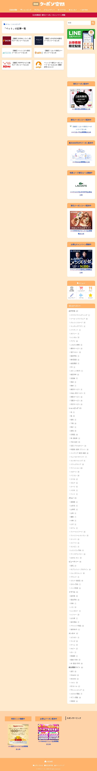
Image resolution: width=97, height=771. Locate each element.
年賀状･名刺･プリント (79, 449)
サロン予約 (75, 584)
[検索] (93, 23)
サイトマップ (60, 765)
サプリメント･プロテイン (80, 569)
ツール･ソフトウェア (79, 319)
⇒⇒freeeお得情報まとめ (81, 162)
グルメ (38, 10)
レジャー (75, 614)
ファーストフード (78, 532)
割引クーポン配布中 (81, 84)
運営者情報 (49, 765)
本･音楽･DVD (76, 663)
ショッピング (26, 10)
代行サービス (76, 404)
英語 (73, 382)
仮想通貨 (75, 363)
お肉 (73, 513)
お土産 (74, 618)
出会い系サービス (78, 393)
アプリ (74, 341)
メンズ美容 (76, 588)
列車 (73, 603)
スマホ (74, 479)
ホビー (74, 648)
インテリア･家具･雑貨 (79, 453)
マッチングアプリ (78, 326)
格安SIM (75, 374)
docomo (74, 679)
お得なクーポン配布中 (48, 719)
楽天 (73, 671)
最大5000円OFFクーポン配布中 (81, 143)
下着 (73, 423)
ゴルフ (74, 483)
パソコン (75, 475)
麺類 (73, 517)
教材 (73, 385)
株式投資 (75, 359)
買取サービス (76, 397)
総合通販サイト (76, 667)
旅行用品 (75, 622)
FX (73, 367)
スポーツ (75, 472)
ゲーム (74, 645)
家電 (73, 431)
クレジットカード (78, 322)
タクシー (75, 333)
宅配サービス (76, 400)
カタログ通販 (76, 694)
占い (73, 652)
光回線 (74, 378)
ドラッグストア (77, 464)
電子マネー (76, 352)
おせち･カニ (76, 558)
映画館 (74, 656)
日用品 (74, 434)
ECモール (75, 686)
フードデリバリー (78, 554)
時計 (73, 427)
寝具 (73, 419)
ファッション (77, 468)
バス (73, 607)
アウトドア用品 (77, 626)
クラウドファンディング (80, 315)
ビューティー (50, 10)
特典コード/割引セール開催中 (81, 173)
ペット (74, 494)
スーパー (75, 539)
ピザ (73, 524)
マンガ (74, 641)
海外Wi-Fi (75, 629)
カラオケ (75, 637)
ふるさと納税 (76, 345)
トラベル (63, 10)
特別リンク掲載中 (18, 719)
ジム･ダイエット (77, 573)
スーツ (74, 486)
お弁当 (74, 505)
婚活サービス (76, 389)
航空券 (74, 596)
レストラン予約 (77, 550)
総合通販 (14, 10)
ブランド (75, 577)
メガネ (74, 490)
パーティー (75, 330)
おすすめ (85, 10)
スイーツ (75, 543)
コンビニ (75, 546)
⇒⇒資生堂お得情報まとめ (81, 109)
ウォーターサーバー (78, 457)
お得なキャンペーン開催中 (81, 244)
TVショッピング (77, 690)
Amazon (75, 675)
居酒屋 (74, 502)
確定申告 (75, 356)
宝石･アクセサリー (78, 446)
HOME (50, 761)
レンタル (75, 337)
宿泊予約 (75, 600)
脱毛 (73, 566)
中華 (73, 520)
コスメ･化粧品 (77, 580)
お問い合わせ (38, 765)
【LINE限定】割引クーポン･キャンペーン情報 (48, 15)
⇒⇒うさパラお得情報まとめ (81, 132)
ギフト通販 (76, 697)
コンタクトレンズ (78, 460)
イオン (74, 682)
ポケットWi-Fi (76, 371)
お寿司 (74, 509)
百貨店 (74, 701)
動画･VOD (75, 660)
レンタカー (75, 611)
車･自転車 (75, 438)
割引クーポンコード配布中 (81, 120)
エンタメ (74, 10)
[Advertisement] (81, 65)
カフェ (74, 528)
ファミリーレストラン (79, 535)
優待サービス (76, 348)
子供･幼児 (75, 442)
